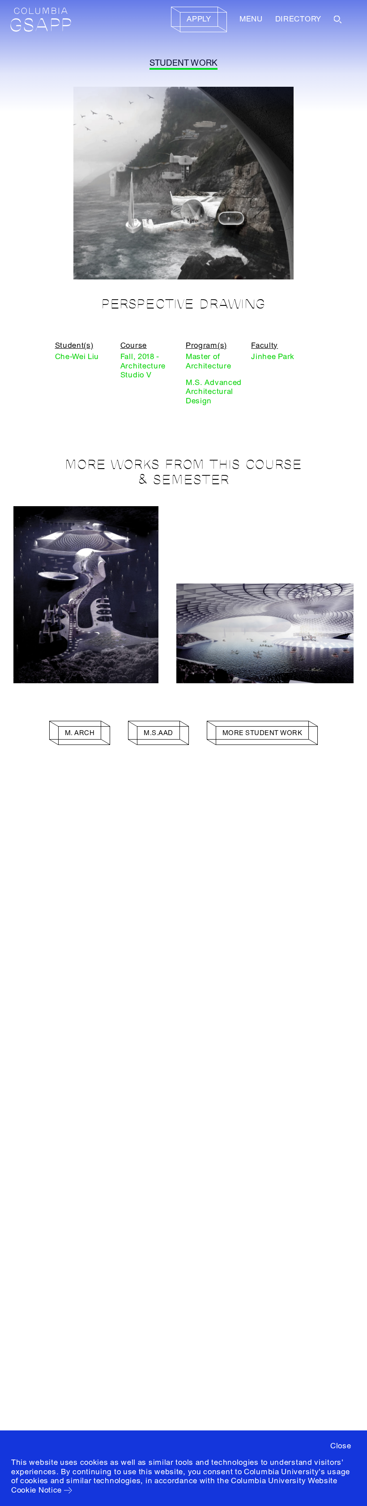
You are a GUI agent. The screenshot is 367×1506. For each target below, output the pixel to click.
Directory (298, 19)
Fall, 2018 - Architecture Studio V (143, 366)
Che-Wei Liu (77, 356)
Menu (251, 19)
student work (183, 63)
